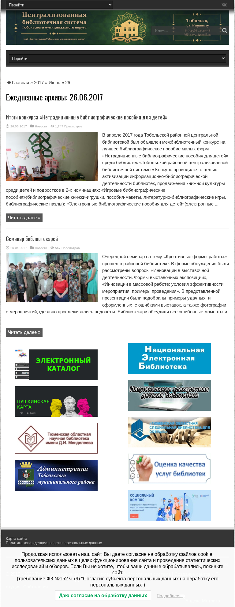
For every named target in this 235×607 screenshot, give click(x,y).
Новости (41, 126)
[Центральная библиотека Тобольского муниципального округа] (48, 35)
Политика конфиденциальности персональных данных (54, 543)
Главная (20, 82)
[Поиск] (224, 30)
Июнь (54, 82)
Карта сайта (16, 539)
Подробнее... (170, 595)
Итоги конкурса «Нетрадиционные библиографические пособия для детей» (87, 117)
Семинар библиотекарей (32, 239)
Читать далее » (24, 217)
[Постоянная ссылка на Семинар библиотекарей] (52, 300)
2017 (39, 82)
